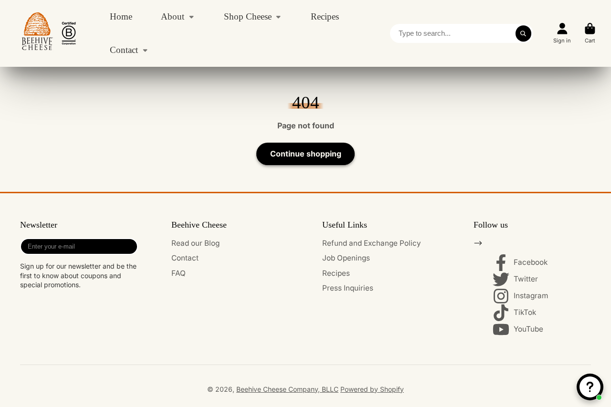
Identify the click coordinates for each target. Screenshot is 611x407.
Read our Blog (195, 243)
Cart (590, 33)
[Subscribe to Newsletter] (128, 246)
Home (121, 16)
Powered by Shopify (372, 389)
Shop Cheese (248, 16)
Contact (124, 50)
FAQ (178, 273)
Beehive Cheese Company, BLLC (287, 389)
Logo (48, 33)
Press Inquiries (347, 287)
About (172, 16)
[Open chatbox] (590, 387)
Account (562, 33)
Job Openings (346, 257)
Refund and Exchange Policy (371, 243)
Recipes (325, 16)
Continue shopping (305, 153)
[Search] (524, 33)
